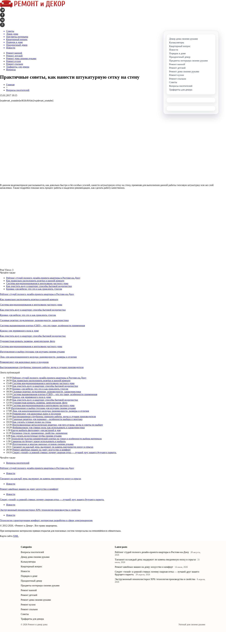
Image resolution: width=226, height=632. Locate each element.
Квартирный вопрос (31, 566)
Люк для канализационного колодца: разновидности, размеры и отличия (38, 357)
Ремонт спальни (14, 64)
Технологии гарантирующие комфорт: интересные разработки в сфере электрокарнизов (46, 520)
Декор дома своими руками (35, 557)
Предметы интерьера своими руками (40, 585)
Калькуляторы (28, 561)
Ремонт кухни (13, 61)
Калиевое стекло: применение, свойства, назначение (39, 433)
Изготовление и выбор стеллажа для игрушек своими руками (32, 351)
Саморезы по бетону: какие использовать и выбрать (38, 441)
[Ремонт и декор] (32, 7)
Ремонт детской (14, 55)
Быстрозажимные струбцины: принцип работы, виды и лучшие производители (42, 367)
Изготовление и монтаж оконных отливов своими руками (42, 444)
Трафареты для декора (17, 66)
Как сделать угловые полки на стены (31, 422)
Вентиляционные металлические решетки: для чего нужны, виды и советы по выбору (57, 424)
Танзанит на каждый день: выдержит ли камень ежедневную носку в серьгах (52, 447)
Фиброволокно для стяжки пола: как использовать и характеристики (48, 427)
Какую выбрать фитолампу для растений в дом (36, 430)
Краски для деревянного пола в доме (19, 330)
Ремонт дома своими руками (21, 58)
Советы (25, 614)
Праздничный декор (31, 580)
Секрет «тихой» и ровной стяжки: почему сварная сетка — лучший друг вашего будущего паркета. (64, 452)
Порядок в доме (29, 576)
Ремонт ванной (14, 53)
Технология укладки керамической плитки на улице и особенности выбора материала (56, 438)
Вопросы (11, 69)
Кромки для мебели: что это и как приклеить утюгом (34, 289)
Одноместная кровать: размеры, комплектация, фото (27, 341)
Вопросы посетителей (17, 90)
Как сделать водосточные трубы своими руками (36, 436)
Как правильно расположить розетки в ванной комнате (35, 280)
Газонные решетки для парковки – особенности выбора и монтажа (47, 419)
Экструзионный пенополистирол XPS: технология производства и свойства (40, 510)
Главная (10, 84)
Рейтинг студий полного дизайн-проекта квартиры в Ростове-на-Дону (43, 278)
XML (16, 536)
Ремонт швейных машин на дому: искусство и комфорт (41, 449)
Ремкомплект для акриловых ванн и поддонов (24, 362)
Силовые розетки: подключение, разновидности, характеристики (34, 320)
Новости (10, 473)
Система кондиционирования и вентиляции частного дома (37, 283)
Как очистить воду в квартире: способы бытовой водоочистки (39, 286)
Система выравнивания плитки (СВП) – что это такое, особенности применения (42, 325)
